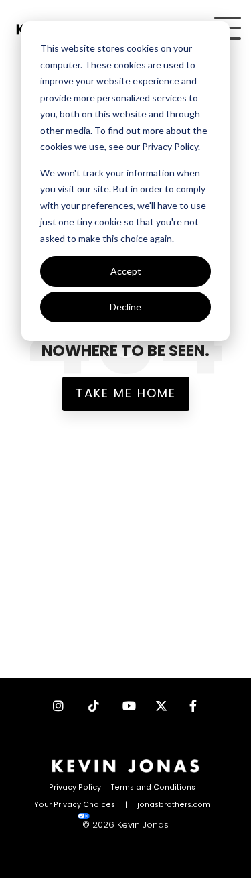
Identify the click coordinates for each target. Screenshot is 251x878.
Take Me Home (126, 393)
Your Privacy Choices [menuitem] (74, 805)
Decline (125, 306)
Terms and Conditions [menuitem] (153, 787)
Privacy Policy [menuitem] (75, 787)
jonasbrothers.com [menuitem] (173, 805)
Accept (125, 271)
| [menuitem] (126, 805)
